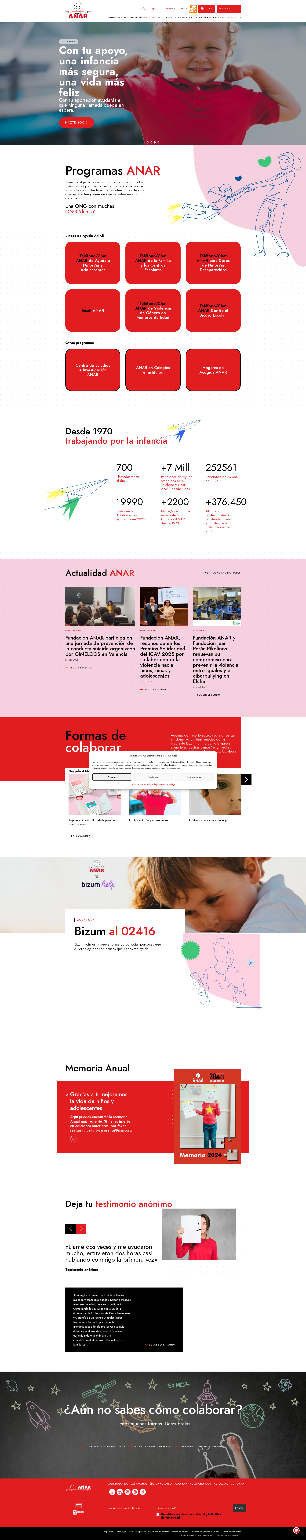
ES (182, 8)
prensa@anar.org (118, 1130)
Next (246, 779)
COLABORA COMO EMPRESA (152, 1446)
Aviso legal (171, 784)
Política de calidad (180, 1531)
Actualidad (218, 17)
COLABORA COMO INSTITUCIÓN (200, 1446)
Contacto (234, 17)
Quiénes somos (117, 17)
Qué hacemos (137, 17)
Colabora (179, 17)
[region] (153, 83)
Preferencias (194, 777)
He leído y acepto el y (191, 1516)
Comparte (168, 8)
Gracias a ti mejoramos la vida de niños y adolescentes (98, 1101)
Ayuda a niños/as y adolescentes (148, 820)
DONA (208, 8)
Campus (152, 8)
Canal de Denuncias (231, 1531)
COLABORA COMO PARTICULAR (104, 1446)
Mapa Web (108, 1531)
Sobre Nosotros (118, 1483)
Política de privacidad (156, 784)
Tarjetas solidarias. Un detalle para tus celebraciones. (92, 822)
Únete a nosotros (159, 17)
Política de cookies (138, 784)
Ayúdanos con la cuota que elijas (208, 820)
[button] (200, 83)
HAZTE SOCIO (228, 8)
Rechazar (153, 777)
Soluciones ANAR (198, 17)
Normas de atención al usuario (205, 1531)
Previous (70, 1229)
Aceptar (112, 777)
